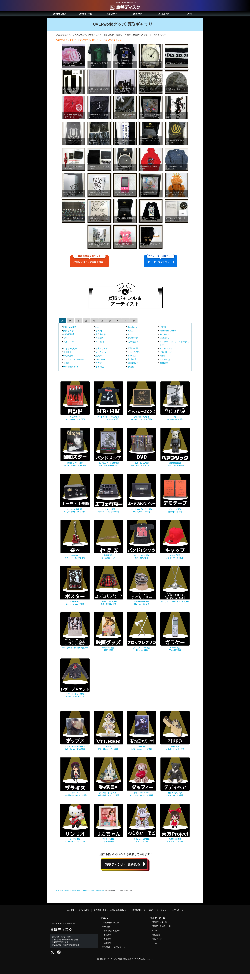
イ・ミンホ (100, 352)
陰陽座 (131, 367)
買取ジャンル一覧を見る (122, 864)
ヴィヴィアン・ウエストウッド (175, 601)
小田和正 (99, 367)
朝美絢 (98, 330)
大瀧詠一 (67, 363)
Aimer (162, 356)
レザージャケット (75, 694)
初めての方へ (112, 14)
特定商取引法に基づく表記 (142, 910)
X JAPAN (132, 356)
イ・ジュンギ (166, 348)
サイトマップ (162, 910)
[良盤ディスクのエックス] (52, 953)
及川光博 (132, 359)
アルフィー (68, 341)
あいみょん (133, 327)
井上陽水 (67, 352)
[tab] (62, 320)
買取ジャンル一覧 (159, 922)
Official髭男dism (70, 367)
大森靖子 (99, 363)
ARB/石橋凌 (68, 334)
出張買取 (107, 939)
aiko (97, 327)
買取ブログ (156, 939)
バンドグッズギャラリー (160, 259)
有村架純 (99, 341)
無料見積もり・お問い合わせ (113, 947)
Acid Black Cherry (168, 330)
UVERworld (68, 356)
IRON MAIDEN (69, 327)
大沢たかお (165, 359)
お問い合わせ (177, 910)
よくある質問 (163, 14)
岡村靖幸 (164, 363)
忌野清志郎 (133, 341)
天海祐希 (99, 338)
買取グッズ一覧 (85, 14)
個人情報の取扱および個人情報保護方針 (110, 910)
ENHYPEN (100, 359)
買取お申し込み (59, 14)
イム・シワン (134, 352)
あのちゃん (165, 334)
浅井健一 (164, 327)
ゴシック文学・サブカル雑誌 (75, 648)
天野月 (66, 338)
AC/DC (98, 356)
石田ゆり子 (133, 348)
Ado (129, 334)
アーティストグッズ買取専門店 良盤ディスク (121, 959)
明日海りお (100, 334)
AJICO (130, 330)
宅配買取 (107, 935)
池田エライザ (101, 348)
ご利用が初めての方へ (111, 923)
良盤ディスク (61, 929)
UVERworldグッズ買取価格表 (88, 259)
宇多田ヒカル (166, 352)
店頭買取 (107, 943)
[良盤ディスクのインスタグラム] (59, 953)
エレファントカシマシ (73, 359)
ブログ (190, 14)
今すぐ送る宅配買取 (112, 931)
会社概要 (70, 910)
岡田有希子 (133, 363)
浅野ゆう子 (68, 330)
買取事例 (156, 935)
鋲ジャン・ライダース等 (75, 696)
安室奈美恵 (133, 338)
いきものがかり (70, 348)
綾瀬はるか (165, 338)
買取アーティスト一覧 (161, 926)
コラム (155, 943)
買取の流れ (137, 14)
